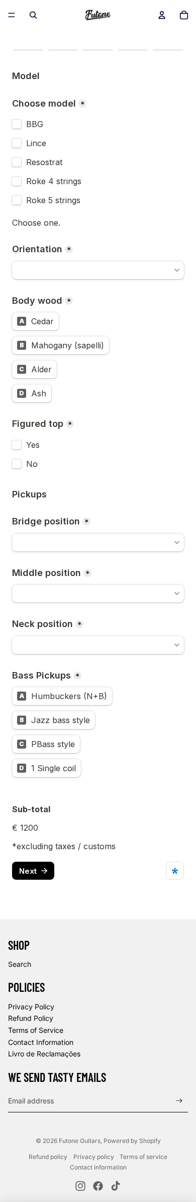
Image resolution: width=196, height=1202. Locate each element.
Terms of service (143, 1156)
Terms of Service (35, 1030)
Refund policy (48, 1156)
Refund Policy (30, 1018)
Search (19, 964)
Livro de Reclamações (44, 1053)
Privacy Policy (31, 1006)
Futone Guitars (80, 1140)
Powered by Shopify (132, 1140)
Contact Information (40, 1042)
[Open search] (33, 15)
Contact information (98, 1167)
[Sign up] (179, 1100)
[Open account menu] (162, 15)
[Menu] (11, 15)
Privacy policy (93, 1156)
